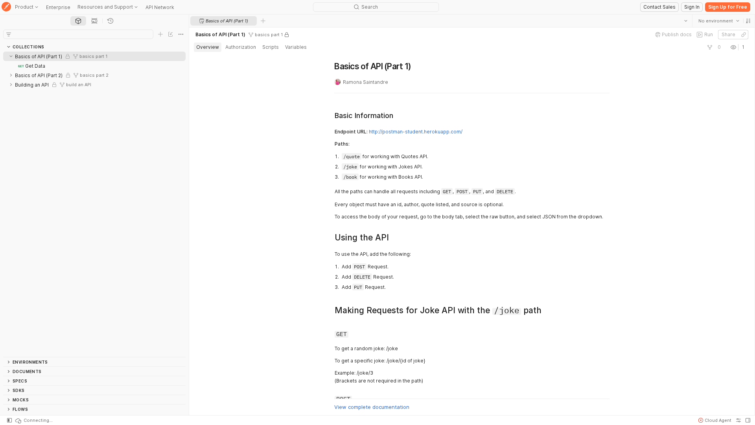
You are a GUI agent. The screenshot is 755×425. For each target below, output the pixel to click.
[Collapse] (11, 56)
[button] (748, 21)
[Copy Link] (743, 34)
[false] (709, 47)
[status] (33, 420)
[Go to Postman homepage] (6, 7)
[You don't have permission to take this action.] (263, 21)
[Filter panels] (8, 34)
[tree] (94, 204)
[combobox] (718, 21)
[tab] (78, 21)
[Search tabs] (685, 21)
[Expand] (11, 75)
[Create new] (160, 34)
